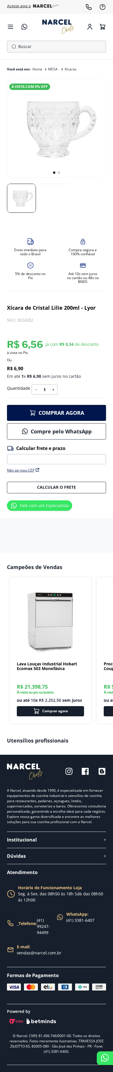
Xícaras (70, 69)
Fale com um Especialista (44, 505)
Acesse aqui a (19, 6)
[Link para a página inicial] (37, 69)
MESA (53, 69)
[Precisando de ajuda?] (105, 1058)
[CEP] (56, 454)
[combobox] (56, 46)
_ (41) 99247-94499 (33, 926)
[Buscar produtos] (12, 46)
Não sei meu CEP (20, 470)
